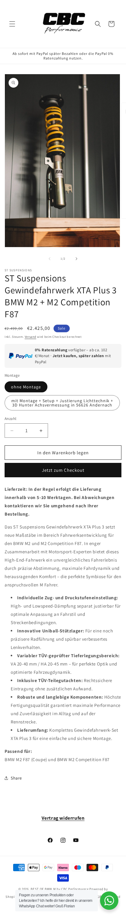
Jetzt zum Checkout (63, 470)
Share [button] (16, 778)
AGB (98, 896)
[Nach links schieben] (49, 258)
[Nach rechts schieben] (76, 258)
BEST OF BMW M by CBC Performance (59, 889)
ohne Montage (26, 387)
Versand (30, 337)
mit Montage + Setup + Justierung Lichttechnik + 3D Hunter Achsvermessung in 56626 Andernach (62, 403)
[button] (12, 24)
